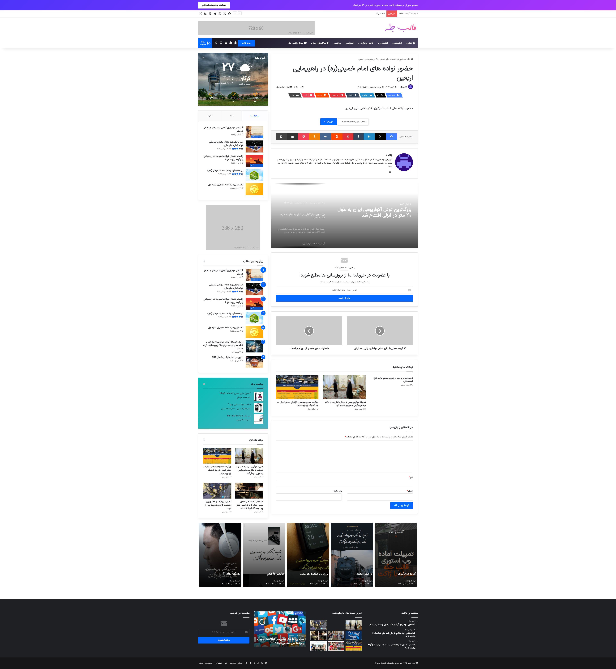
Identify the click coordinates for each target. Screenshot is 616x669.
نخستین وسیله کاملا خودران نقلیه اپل (225, 184)
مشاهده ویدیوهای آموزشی (214, 5)
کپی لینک (328, 121)
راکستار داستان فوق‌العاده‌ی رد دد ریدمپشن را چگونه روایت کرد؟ (223, 158)
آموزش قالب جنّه (296, 43)
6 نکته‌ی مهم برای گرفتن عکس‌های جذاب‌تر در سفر (223, 129)
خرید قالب (246, 43)
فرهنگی (350, 43)
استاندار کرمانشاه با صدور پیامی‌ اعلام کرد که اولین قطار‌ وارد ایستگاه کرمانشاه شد (349, 13)
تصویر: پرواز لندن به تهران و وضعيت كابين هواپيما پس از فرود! (218, 505)
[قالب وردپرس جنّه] (400, 28)
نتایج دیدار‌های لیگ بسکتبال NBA (227, 357)
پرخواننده (254, 116)
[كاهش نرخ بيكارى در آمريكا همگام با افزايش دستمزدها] (354, 635)
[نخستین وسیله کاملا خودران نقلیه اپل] (254, 189)
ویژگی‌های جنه (320, 43)
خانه (410, 43)
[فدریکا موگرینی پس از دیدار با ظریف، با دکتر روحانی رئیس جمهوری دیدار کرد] (344, 387)
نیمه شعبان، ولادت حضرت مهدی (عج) (225, 170)
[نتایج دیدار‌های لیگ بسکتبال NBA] (254, 362)
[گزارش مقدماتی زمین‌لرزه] (344, 215)
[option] (344, 215)
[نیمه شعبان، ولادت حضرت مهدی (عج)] (254, 175)
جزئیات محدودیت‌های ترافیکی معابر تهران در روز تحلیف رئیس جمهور (297, 404)
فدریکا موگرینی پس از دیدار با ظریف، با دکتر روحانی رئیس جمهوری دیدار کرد (345, 404)
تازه (231, 116)
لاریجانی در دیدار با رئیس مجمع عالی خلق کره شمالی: (393, 380)
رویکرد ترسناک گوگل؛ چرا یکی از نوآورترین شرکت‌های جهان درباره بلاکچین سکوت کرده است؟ (223, 345)
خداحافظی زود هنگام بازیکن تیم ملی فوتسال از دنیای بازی (226, 143)
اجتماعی (398, 43)
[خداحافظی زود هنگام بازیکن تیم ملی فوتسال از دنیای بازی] (254, 146)
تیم (225, 663)
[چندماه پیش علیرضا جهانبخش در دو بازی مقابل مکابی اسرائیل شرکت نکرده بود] (336, 645)
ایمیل (410, 491)
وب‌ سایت (337, 491)
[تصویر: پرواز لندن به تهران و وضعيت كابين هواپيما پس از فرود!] (217, 491)
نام (411, 477)
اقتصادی (384, 43)
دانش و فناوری (366, 43)
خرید (201, 663)
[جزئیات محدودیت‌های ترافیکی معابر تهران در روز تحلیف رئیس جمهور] (297, 387)
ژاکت (405, 87)
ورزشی (338, 43)
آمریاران (377, 663)
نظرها (209, 116)
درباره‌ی (233, 663)
